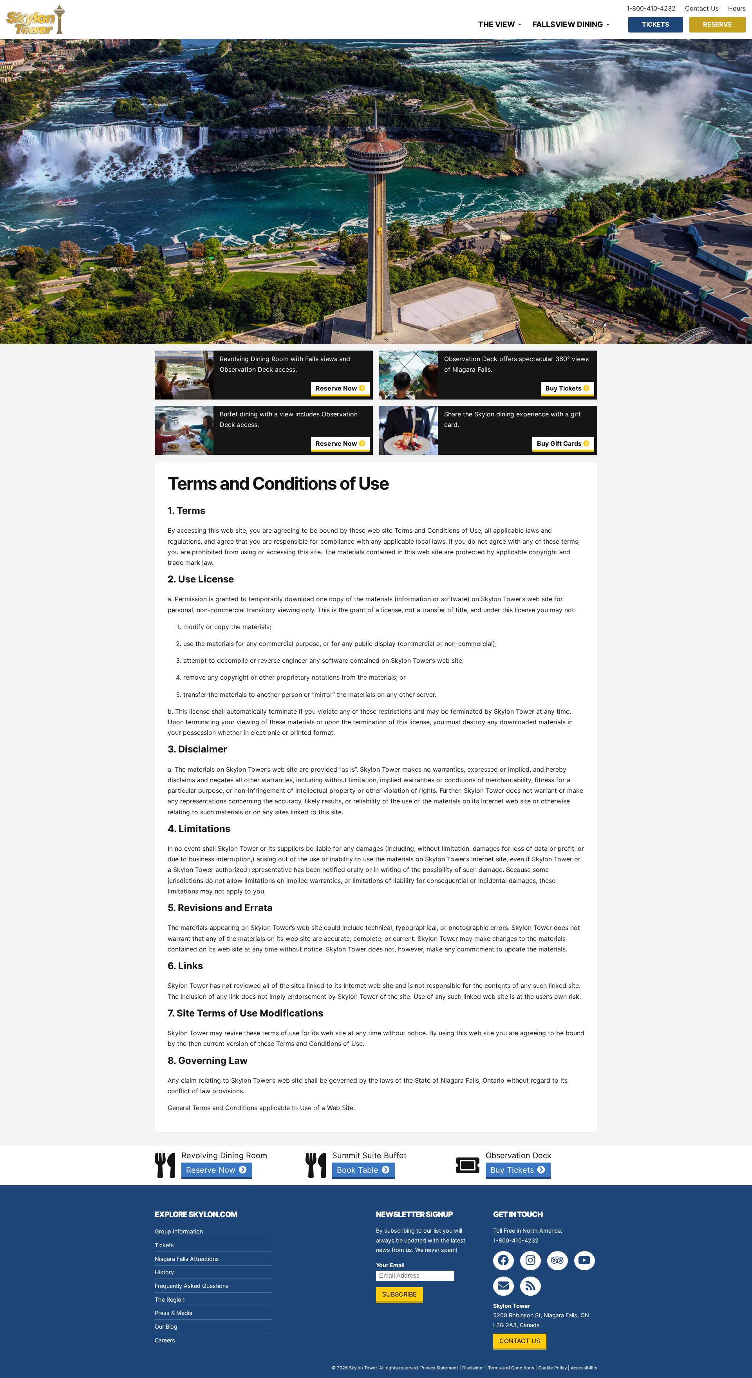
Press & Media (173, 1312)
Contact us (519, 1341)
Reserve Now (212, 1170)
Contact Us (702, 8)
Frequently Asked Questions (192, 1285)
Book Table (359, 1170)
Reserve (717, 24)
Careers (165, 1340)
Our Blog (166, 1326)
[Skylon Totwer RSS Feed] (530, 1286)
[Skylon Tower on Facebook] (503, 1260)
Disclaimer (473, 1368)
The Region (169, 1299)
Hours (737, 8)
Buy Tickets (513, 1170)
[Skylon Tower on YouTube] (584, 1260)
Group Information (179, 1231)
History (164, 1272)
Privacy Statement (439, 1368)
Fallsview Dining (568, 24)
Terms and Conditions (511, 1368)
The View (496, 24)
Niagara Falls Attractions (187, 1258)
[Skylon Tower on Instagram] (530, 1260)
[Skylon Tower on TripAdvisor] (557, 1260)
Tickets (655, 24)
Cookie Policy (552, 1368)
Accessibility (584, 1368)
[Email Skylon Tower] (503, 1286)
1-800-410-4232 (651, 8)
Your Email (390, 1265)
